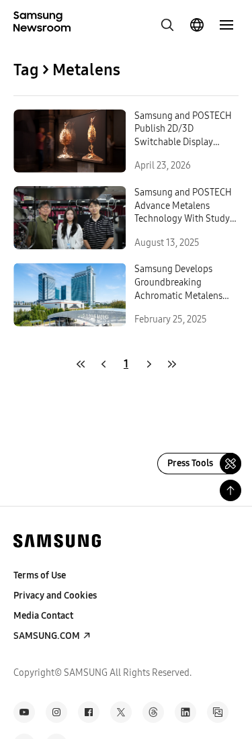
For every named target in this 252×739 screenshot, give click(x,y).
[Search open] (167, 25)
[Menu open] (226, 25)
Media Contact (43, 615)
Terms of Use (39, 575)
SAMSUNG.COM (46, 636)
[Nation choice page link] (197, 25)
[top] (230, 490)
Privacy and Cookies (55, 595)
